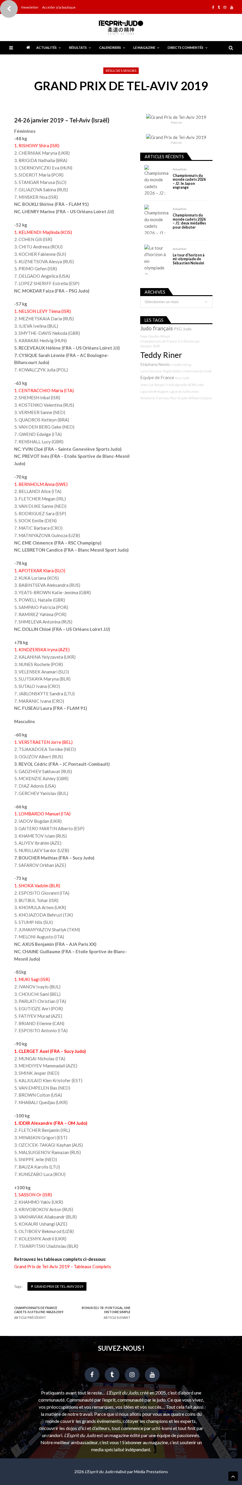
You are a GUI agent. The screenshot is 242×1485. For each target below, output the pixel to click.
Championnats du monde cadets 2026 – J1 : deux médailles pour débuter (189, 221)
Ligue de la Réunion (184, 391)
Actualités (46, 47)
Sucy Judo (182, 378)
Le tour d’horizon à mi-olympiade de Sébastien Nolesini (189, 259)
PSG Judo (183, 328)
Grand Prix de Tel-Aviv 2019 (58, 1286)
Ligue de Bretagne (154, 391)
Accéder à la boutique (59, 7)
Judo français (156, 328)
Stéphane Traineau (154, 398)
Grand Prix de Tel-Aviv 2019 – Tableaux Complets (62, 1266)
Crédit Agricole (176, 385)
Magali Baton (172, 371)
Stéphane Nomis (155, 364)
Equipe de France (157, 377)
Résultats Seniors (121, 70)
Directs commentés (185, 47)
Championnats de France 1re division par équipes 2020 (170, 343)
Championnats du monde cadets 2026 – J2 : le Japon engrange (189, 182)
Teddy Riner (161, 355)
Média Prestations (151, 1471)
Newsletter (30, 7)
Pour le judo (178, 398)
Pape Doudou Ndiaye (155, 336)
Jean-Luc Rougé (152, 385)
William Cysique (200, 398)
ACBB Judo (196, 385)
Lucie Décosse (150, 371)
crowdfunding (181, 364)
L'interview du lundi (197, 371)
